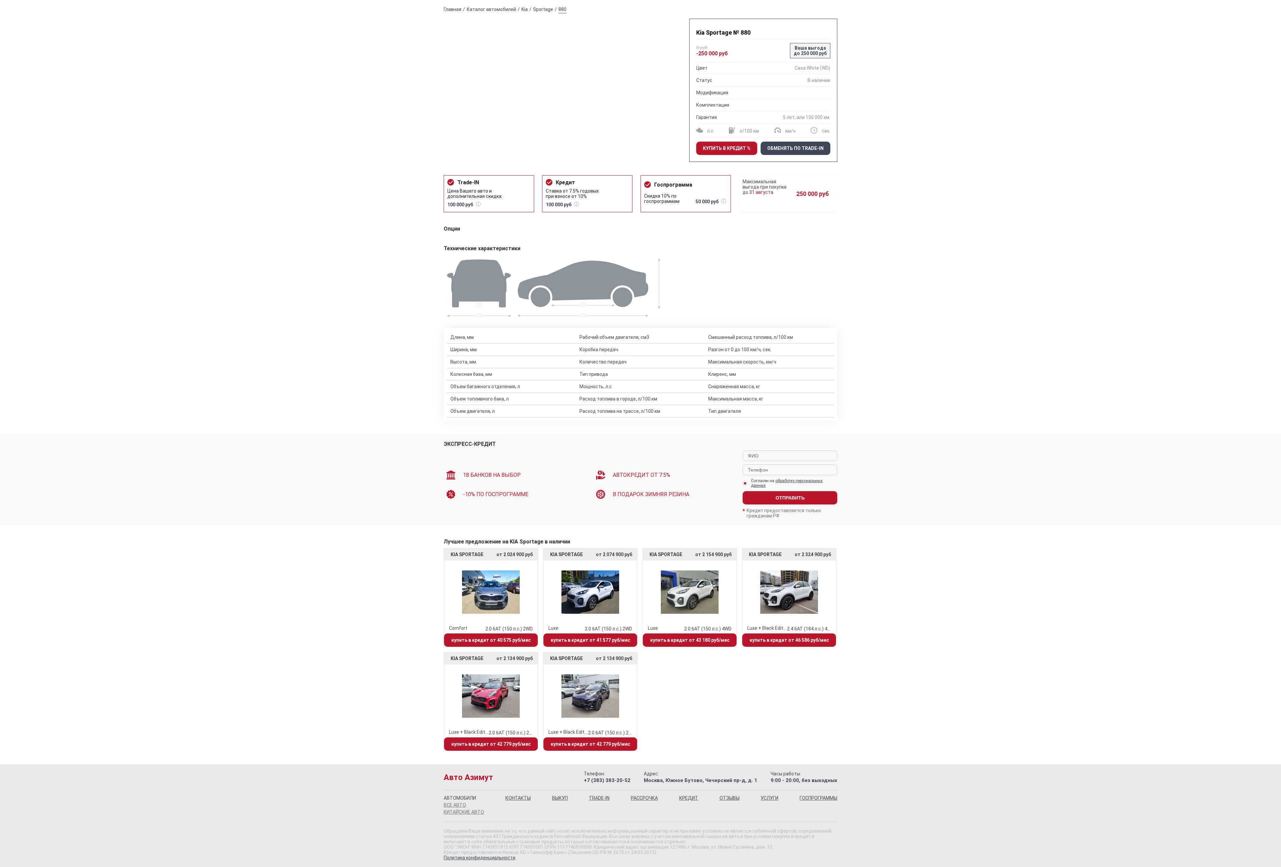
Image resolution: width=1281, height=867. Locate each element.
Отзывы (730, 798)
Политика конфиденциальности (479, 857)
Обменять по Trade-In (795, 148)
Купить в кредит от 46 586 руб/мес (789, 640)
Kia (524, 9)
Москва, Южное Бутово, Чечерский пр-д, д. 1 (700, 780)
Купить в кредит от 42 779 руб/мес (491, 744)
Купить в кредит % (727, 148)
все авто (455, 805)
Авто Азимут (468, 777)
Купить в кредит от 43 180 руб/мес (690, 640)
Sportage (543, 9)
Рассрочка (644, 798)
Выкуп (560, 798)
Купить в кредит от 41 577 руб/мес (590, 640)
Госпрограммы (818, 798)
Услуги (769, 798)
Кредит (688, 798)
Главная (452, 9)
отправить (790, 497)
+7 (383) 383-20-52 (607, 780)
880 (562, 9)
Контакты (518, 798)
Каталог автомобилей (491, 9)
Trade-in (599, 798)
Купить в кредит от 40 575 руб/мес (491, 640)
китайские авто (464, 812)
